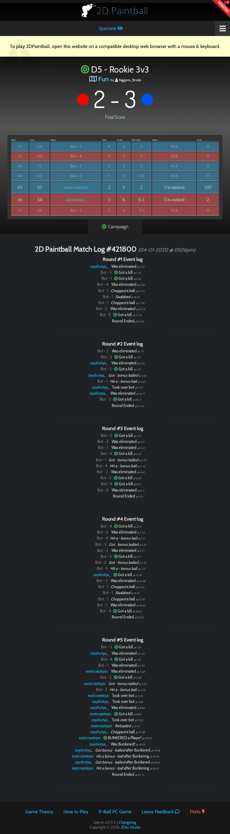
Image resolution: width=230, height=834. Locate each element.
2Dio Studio (130, 827)
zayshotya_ (76, 199)
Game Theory (39, 812)
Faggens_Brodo (129, 80)
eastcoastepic (76, 187)
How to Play (75, 812)
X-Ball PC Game (115, 812)
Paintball (122, 10)
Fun (103, 79)
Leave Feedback (158, 812)
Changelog (127, 822)
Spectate (108, 28)
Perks (196, 812)
